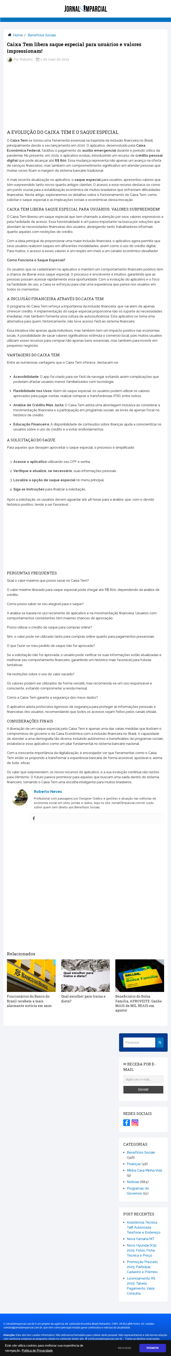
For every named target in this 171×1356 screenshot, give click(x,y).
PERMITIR (153, 1348)
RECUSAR (124, 1348)
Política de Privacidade (37, 1350)
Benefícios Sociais (42, 35)
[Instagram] (135, 1122)
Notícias (133, 1182)
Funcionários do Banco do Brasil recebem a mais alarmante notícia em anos (29, 1001)
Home (18, 35)
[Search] (159, 1042)
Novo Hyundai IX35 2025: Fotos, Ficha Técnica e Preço (141, 1250)
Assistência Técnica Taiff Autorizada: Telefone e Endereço (143, 1227)
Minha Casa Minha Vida (144, 1170)
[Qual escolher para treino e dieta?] (85, 975)
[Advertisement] (85, 99)
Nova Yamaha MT (141, 1239)
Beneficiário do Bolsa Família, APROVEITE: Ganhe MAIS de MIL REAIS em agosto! (138, 1003)
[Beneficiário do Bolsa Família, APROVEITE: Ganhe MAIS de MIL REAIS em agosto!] (139, 975)
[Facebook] (34, 818)
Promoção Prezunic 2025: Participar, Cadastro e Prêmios (142, 1267)
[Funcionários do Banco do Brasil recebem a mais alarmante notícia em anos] (31, 975)
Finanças (134, 1164)
